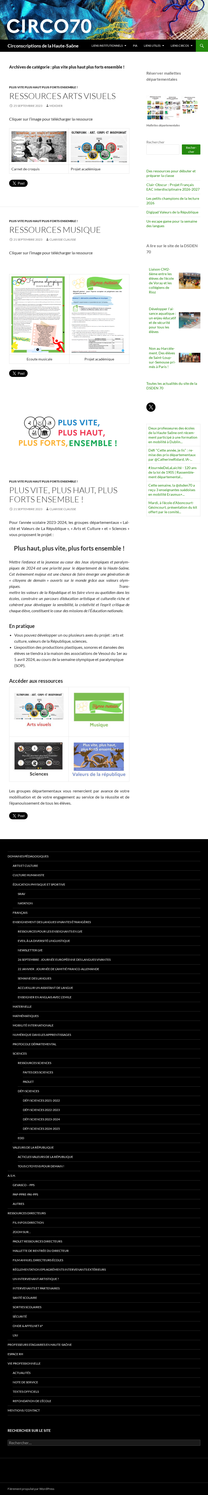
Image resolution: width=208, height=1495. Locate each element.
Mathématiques (26, 1016)
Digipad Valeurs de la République (172, 212)
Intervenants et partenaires (36, 1288)
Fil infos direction (28, 1222)
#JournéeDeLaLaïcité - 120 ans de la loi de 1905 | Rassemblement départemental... (172, 472)
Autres (18, 1204)
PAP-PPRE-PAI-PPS (25, 1194)
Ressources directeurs (27, 1213)
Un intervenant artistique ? (36, 1279)
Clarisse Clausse (62, 239)
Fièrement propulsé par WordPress (31, 1489)
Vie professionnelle (24, 1363)
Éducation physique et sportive (39, 884)
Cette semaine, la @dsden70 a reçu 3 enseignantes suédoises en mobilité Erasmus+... (171, 489)
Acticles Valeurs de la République (45, 1157)
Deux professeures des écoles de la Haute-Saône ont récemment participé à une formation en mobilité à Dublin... (172, 435)
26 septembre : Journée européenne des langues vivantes (64, 959)
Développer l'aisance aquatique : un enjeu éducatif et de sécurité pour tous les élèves (162, 320)
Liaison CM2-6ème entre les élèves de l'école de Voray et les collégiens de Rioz (161, 280)
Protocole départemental (34, 1044)
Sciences (20, 1053)
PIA (135, 45)
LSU (15, 1335)
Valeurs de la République (33, 1147)
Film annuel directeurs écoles (38, 1260)
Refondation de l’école (32, 1401)
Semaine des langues (34, 978)
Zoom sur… (22, 1232)
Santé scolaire (25, 1298)
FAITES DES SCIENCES (38, 1072)
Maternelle (22, 1006)
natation (25, 903)
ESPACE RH (15, 1354)
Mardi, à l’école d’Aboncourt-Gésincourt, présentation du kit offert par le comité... (172, 507)
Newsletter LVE (30, 950)
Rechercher (155, 142)
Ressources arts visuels (62, 96)
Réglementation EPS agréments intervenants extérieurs (59, 1269)
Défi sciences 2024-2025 (41, 1129)
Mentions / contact (24, 1410)
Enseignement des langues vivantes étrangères (52, 922)
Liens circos (180, 45)
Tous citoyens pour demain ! (41, 1166)
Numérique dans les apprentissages (42, 1035)
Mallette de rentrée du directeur (41, 1251)
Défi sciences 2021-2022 (41, 1100)
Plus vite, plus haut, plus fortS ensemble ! (63, 494)
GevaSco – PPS (23, 1185)
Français (20, 913)
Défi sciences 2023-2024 (41, 1119)
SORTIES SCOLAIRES (27, 1307)
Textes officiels (26, 1391)
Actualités (21, 1373)
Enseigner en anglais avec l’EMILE (45, 997)
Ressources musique (55, 229)
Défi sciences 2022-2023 (41, 1110)
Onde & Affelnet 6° (28, 1326)
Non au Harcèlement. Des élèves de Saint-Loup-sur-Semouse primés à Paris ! (162, 357)
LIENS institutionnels (107, 45)
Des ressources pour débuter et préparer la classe (171, 173)
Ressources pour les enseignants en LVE (50, 931)
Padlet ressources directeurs (37, 1241)
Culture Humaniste (28, 875)
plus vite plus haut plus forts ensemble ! (43, 87)
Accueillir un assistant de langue (45, 988)
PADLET (28, 1082)
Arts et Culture (25, 866)
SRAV (21, 894)
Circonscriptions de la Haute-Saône (43, 45)
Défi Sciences (28, 1091)
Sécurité (20, 1316)
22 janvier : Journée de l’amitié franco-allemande (58, 969)
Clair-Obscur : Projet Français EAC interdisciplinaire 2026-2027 (173, 186)
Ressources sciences (34, 1063)
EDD (21, 1138)
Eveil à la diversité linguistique (44, 941)
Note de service (25, 1382)
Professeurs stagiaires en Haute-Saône (40, 1345)
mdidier (56, 106)
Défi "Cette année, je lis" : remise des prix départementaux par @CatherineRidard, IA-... (172, 454)
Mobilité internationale (33, 1025)
